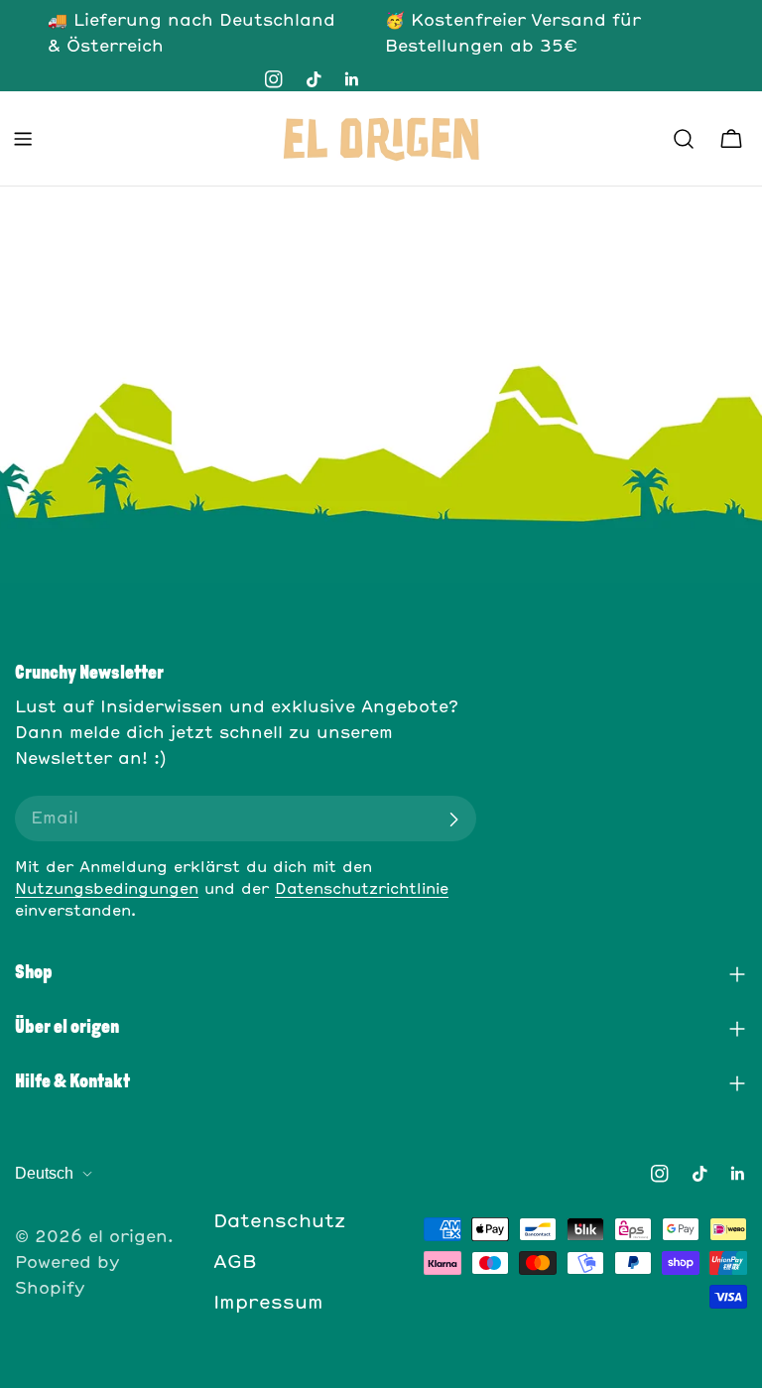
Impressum (268, 1304)
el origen (128, 1237)
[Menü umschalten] (23, 139)
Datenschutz (279, 1222)
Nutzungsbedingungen (106, 890)
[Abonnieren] (453, 819)
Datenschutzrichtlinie (361, 890)
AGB (235, 1263)
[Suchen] (683, 139)
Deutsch (44, 1173)
